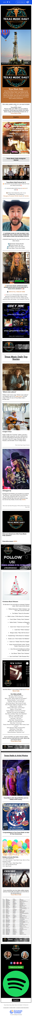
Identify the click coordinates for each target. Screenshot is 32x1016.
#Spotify (21, 196)
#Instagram (6, 196)
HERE (24, 499)
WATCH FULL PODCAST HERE (17, 291)
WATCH (24, 188)
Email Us (16, 117)
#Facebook (11, 196)
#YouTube (26, 196)
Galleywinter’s (19, 396)
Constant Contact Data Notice (22, 1007)
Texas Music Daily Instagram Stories (16, 159)
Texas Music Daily (16, 113)
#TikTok (16, 196)
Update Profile (12, 1007)
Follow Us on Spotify (16, 967)
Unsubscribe (6, 1007)
